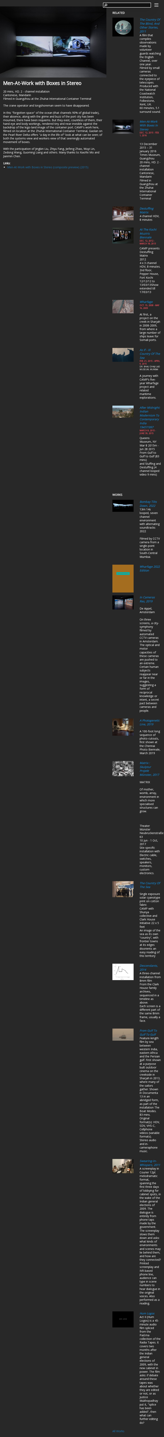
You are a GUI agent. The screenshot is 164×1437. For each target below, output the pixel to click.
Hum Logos (147, 1313)
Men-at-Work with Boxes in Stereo (149, 125)
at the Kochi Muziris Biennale (148, 233)
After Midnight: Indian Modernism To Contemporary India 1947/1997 (150, 417)
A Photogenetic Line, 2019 (150, 722)
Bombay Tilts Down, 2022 (148, 504)
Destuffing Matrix (146, 210)
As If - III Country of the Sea (150, 354)
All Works (118, 1431)
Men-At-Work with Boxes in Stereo (42, 83)
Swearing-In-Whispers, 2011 (150, 1163)
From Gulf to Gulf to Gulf (148, 1032)
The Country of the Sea (150, 885)
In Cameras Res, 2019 (147, 599)
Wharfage (146, 302)
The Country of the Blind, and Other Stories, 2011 (150, 25)
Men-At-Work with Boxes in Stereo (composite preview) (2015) (47, 167)
